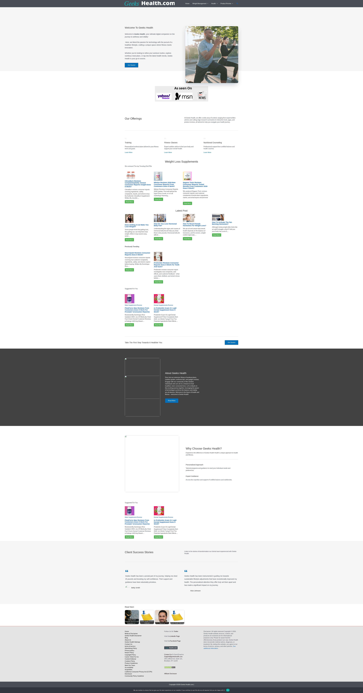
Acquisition (128, 669)
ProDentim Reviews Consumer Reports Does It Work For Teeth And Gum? (166, 265)
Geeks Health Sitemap (132, 642)
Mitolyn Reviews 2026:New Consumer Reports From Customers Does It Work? (164, 184)
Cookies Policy (130, 661)
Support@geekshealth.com (173, 656)
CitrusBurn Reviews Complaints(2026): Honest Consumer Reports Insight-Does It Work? (138, 184)
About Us (128, 640)
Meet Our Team (130, 665)
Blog (126, 638)
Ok (228, 690)
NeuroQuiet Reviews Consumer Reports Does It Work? (137, 254)
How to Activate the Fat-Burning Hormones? (222, 223)
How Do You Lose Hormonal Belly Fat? (165, 225)
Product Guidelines (131, 663)
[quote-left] (127, 571)
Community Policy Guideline (134, 676)
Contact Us (128, 644)
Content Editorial (130, 659)
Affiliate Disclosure (170, 673)
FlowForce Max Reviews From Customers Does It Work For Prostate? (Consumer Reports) (137, 310)
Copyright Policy (130, 655)
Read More (129, 202)
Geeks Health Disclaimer (133, 635)
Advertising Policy (131, 648)
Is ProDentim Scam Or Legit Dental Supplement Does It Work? (165, 310)
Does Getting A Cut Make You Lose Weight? (137, 226)
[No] (361, 690)
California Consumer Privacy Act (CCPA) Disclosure (138, 673)
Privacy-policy (129, 650)
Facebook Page (175, 641)
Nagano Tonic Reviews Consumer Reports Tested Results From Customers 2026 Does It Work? (195, 185)
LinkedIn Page (175, 636)
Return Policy (129, 652)
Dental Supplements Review (163, 305)
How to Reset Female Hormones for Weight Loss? (194, 225)
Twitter (176, 631)
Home (127, 631)
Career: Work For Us (132, 657)
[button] (207, 3)
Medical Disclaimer (131, 633)
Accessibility (129, 667)
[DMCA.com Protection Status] (170, 667)
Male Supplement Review (133, 305)
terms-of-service (130, 646)
